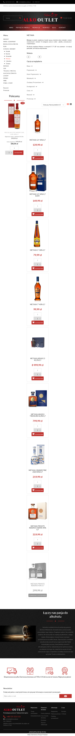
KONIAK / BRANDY (9, 49)
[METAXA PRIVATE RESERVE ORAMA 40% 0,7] (37, 510)
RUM (4, 46)
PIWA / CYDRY (8, 83)
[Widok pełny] (71, 104)
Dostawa (43, 720)
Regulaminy (54, 711)
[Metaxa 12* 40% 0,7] (37, 123)
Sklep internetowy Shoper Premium (37, 734)
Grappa (8, 63)
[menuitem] (11, 27)
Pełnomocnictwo (56, 714)
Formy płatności (45, 713)
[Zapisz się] (65, 696)
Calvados (8, 61)
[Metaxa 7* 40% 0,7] (37, 288)
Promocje (6, 90)
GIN (4, 68)
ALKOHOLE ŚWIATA (9, 73)
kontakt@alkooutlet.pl (24, 2)
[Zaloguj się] (70, 9)
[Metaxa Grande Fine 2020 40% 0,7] (37, 454)
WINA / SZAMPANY (9, 41)
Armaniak (8, 56)
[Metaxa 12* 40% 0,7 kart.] (37, 178)
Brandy (8, 54)
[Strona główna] (40, 17)
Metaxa (8, 58)
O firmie (63, 714)
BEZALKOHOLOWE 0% (10, 44)
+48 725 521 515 (9, 2)
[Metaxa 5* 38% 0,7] (37, 234)
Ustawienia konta (36, 716)
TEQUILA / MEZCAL (9, 71)
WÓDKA (6, 66)
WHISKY (6, 39)
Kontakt (63, 711)
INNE (5, 80)
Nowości (5, 88)
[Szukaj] (20, 18)
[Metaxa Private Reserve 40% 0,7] (37, 567)
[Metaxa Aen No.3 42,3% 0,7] (37, 342)
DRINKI (5, 78)
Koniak (8, 51)
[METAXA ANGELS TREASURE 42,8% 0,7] (37, 398)
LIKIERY (5, 76)
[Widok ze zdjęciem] (68, 104)
